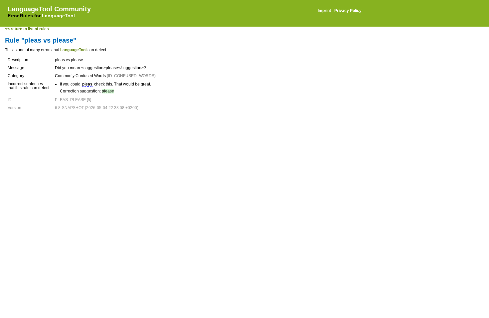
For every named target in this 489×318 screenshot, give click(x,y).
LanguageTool (58, 15)
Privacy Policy (348, 10)
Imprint (324, 10)
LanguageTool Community (49, 9)
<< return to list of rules (27, 29)
